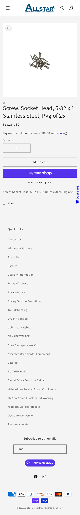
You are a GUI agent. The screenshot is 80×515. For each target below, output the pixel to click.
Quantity (8, 140)
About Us (13, 257)
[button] (7, 8)
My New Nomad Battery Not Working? (31, 398)
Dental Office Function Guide (26, 380)
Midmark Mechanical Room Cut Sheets (32, 389)
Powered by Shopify (54, 507)
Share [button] (11, 203)
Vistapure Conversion (21, 415)
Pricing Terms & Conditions (25, 301)
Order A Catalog (18, 318)
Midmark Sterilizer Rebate (24, 406)
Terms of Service (18, 283)
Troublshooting (17, 310)
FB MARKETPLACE (19, 336)
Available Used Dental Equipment (29, 354)
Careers (12, 266)
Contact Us (15, 239)
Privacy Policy (16, 292)
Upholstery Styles (19, 327)
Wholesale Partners (20, 248)
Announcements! (18, 424)
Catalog (12, 362)
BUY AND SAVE (17, 371)
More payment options (40, 182)
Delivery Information (21, 274)
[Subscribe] (62, 449)
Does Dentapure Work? (22, 345)
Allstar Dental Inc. (34, 507)
